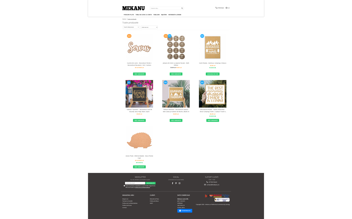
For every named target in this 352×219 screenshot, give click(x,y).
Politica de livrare (127, 205)
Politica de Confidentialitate (142, 187)
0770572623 (212, 182)
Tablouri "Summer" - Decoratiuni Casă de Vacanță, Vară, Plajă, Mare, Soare (139, 110)
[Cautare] (182, 8)
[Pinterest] (176, 183)
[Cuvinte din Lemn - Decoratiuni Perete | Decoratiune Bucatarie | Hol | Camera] (139, 47)
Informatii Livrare (174, 15)
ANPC (151, 203)
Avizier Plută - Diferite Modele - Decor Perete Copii (139, 157)
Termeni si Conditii (127, 201)
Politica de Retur (154, 201)
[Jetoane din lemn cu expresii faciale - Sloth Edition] (176, 47)
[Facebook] (172, 183)
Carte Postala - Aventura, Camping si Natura (212, 63)
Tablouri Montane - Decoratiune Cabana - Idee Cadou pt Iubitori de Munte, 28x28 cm (176, 110)
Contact (124, 207)
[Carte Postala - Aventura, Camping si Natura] (212, 47)
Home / (124, 19)
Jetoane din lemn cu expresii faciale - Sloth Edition (176, 64)
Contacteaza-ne (186, 210)
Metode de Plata (154, 199)
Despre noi (125, 199)
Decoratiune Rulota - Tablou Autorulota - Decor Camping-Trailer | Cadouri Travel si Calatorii (213, 111)
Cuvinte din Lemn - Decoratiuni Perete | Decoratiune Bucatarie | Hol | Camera (139, 64)
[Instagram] (179, 183)
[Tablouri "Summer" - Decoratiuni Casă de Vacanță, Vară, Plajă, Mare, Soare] (139, 94)
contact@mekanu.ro (212, 185)
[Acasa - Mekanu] (133, 8)
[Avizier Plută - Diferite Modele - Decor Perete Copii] (139, 140)
